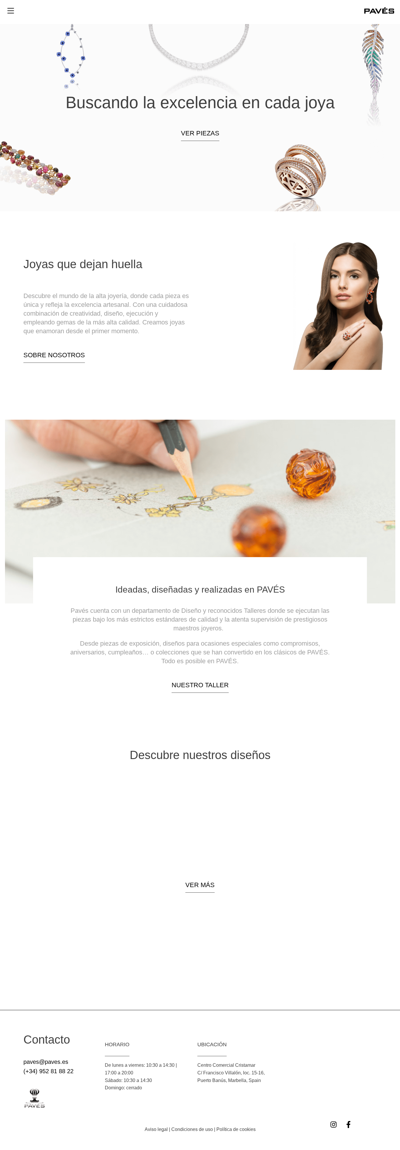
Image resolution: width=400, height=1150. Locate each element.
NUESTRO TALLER (200, 685)
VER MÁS (200, 885)
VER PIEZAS (200, 133)
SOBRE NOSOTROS (54, 355)
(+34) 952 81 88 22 (48, 1071)
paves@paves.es (45, 1062)
